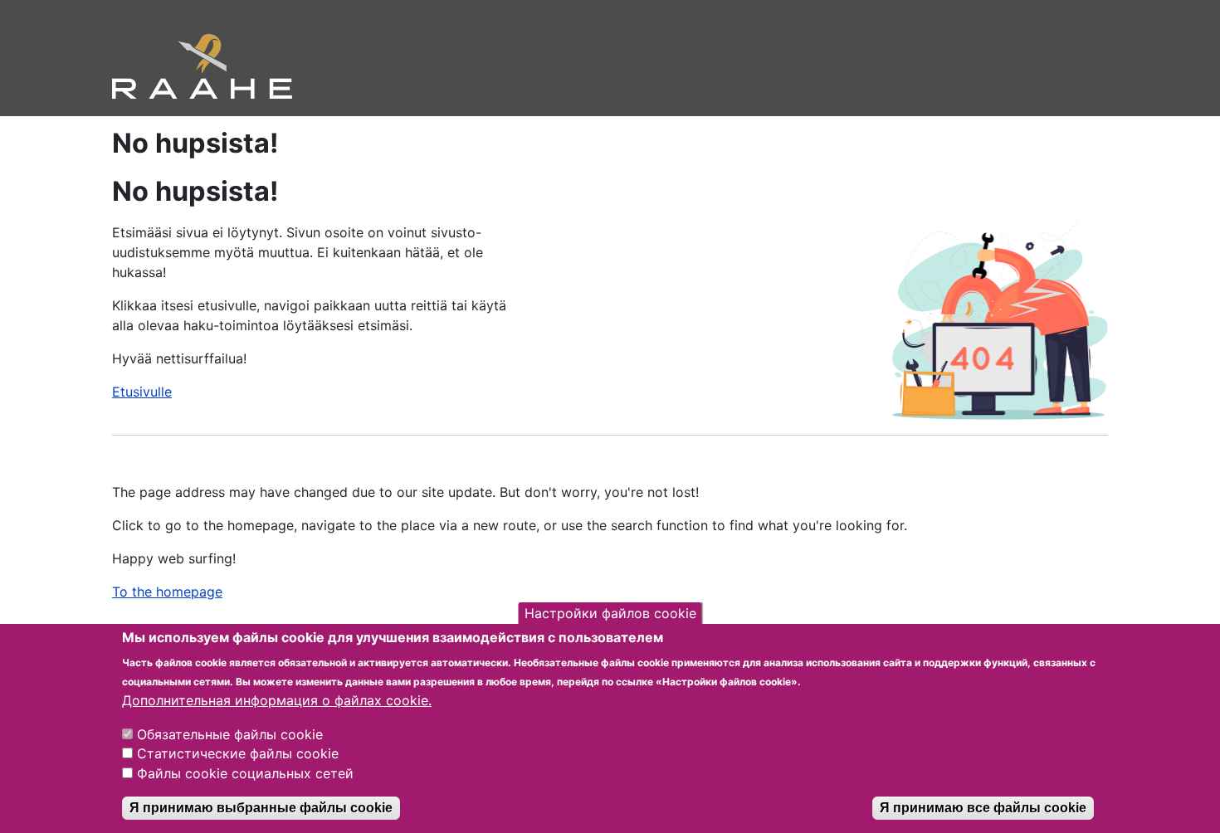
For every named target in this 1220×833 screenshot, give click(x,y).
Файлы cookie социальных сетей (245, 773)
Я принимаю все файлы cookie (983, 808)
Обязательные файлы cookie (230, 733)
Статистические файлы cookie (238, 753)
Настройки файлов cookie (610, 613)
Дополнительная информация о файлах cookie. (277, 700)
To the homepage (167, 591)
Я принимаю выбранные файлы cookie (261, 808)
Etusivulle (142, 391)
